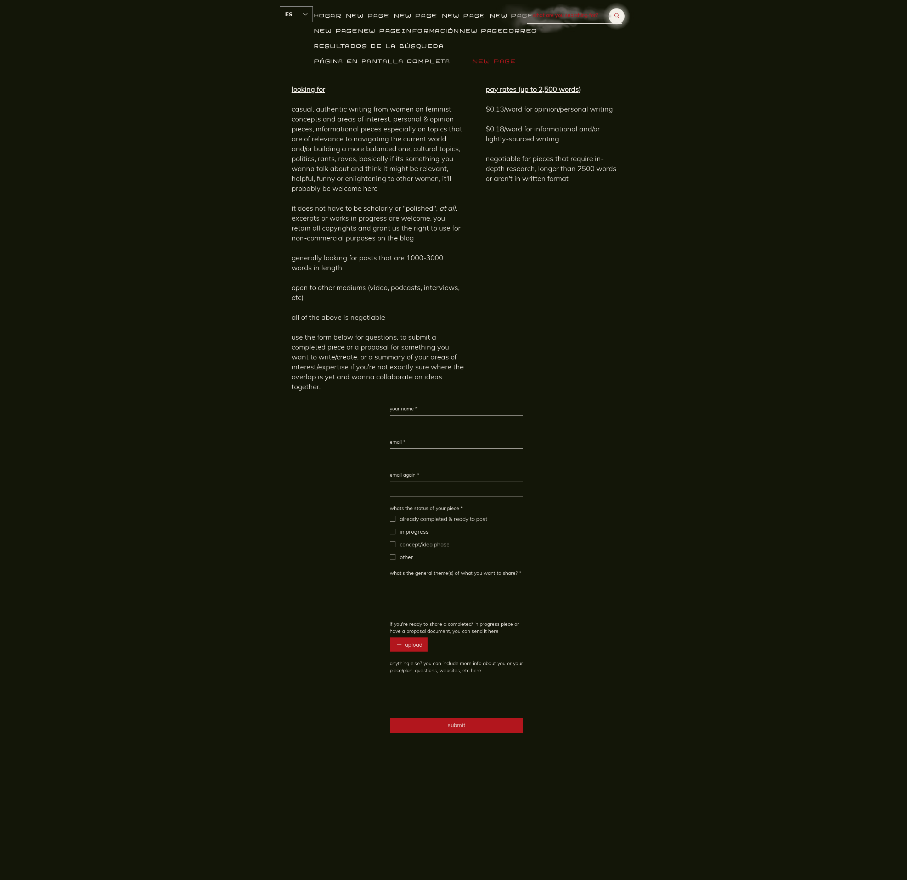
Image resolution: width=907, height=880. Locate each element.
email (397, 442)
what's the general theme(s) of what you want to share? (455, 573)
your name (403, 408)
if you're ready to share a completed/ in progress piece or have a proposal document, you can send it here (454, 627)
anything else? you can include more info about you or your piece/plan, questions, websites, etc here (456, 667)
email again (404, 475)
